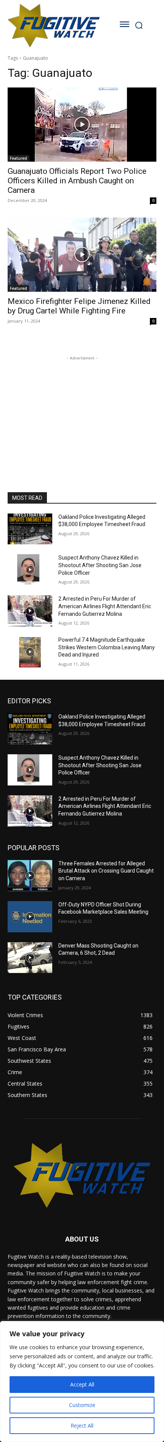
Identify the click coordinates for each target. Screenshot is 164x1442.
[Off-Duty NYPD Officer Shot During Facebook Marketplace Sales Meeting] (30, 916)
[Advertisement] (82, 409)
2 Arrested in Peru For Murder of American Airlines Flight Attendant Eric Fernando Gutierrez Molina (104, 606)
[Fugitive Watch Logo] (53, 25)
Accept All (82, 1384)
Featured (18, 158)
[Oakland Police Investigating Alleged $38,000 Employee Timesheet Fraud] (30, 529)
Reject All (82, 1425)
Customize (82, 1405)
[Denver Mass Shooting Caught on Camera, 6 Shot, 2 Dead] (30, 957)
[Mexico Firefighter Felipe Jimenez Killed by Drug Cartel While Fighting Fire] (82, 255)
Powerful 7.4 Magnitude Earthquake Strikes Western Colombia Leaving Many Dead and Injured (106, 647)
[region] (82, 1381)
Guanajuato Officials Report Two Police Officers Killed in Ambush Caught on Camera (77, 181)
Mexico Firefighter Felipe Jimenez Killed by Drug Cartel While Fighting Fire (79, 306)
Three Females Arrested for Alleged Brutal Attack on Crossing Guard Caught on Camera (106, 870)
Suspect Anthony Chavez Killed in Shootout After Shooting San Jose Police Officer (99, 565)
